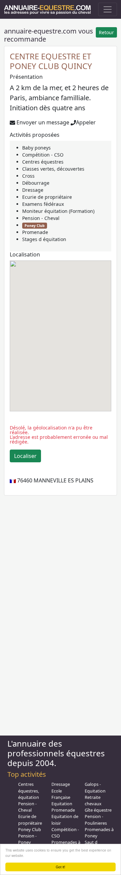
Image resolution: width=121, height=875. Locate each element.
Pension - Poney (27, 839)
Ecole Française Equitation (61, 797)
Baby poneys (36, 147)
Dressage (32, 190)
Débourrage (35, 183)
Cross (28, 176)
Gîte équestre (98, 810)
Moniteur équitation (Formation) (58, 211)
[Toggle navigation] (107, 9)
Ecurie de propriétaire (47, 197)
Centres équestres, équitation (28, 790)
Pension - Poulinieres (96, 819)
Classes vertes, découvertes (53, 169)
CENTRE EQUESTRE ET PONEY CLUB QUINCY (51, 61)
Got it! (60, 866)
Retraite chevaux (93, 800)
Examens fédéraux (43, 204)
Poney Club (35, 225)
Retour (106, 32)
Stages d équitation (44, 239)
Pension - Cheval (40, 218)
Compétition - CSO (43, 155)
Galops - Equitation (95, 787)
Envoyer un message (42, 122)
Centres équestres (43, 162)
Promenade (35, 232)
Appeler (86, 122)
